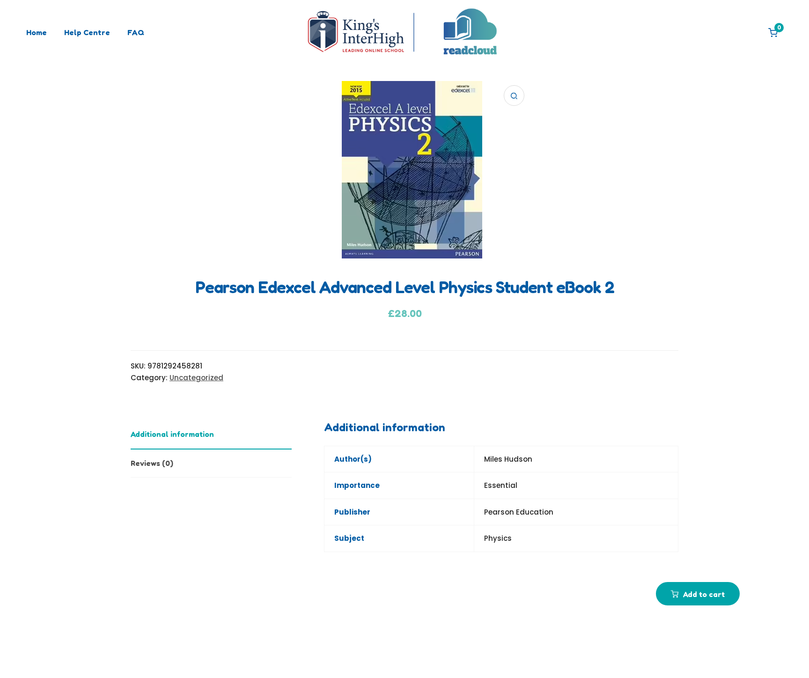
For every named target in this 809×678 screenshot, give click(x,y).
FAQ (135, 32)
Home (36, 32)
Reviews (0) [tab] (152, 463)
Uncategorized (196, 378)
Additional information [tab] (172, 434)
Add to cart (704, 594)
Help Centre (87, 32)
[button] (514, 95)
